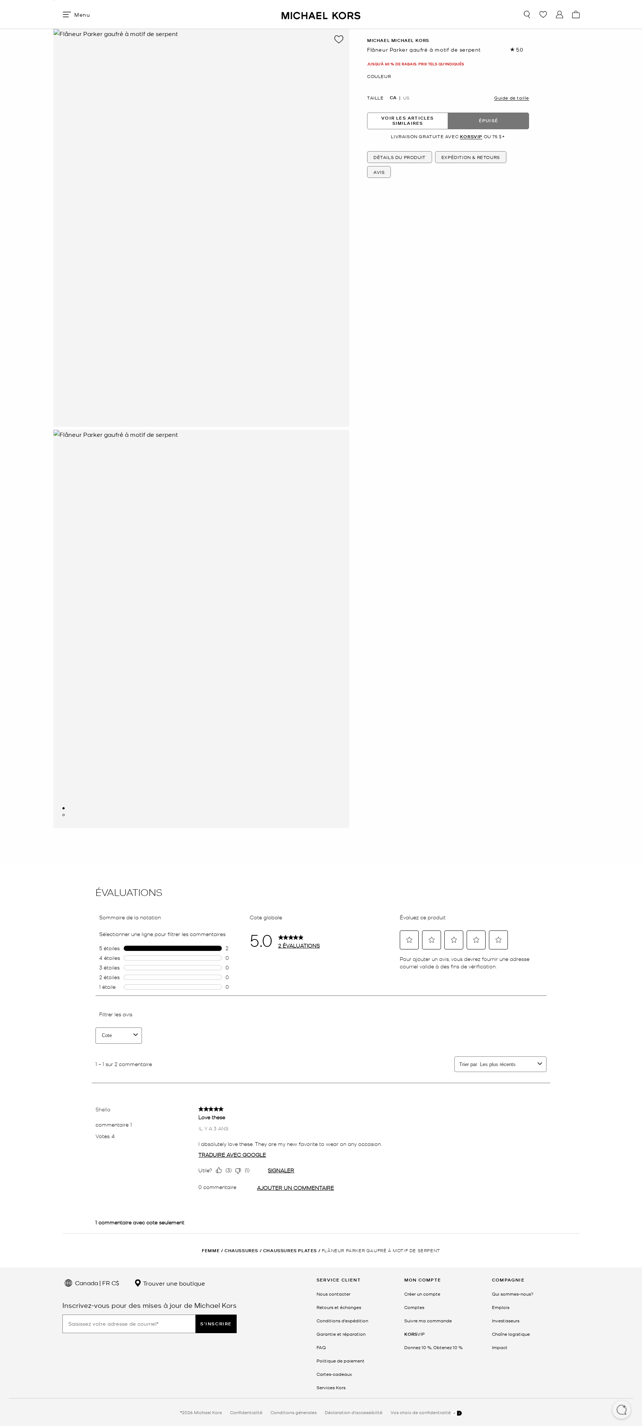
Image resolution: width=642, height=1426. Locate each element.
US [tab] (406, 97)
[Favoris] (543, 14)
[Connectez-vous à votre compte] (559, 14)
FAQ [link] (321, 1347)
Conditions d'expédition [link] (342, 1320)
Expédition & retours (470, 157)
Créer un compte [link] (422, 1294)
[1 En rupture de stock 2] (63, 808)
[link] (414, 1334)
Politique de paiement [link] (340, 1361)
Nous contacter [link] (333, 1294)
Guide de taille (511, 97)
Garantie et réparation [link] (341, 1334)
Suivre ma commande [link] (428, 1320)
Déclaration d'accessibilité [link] (353, 1412)
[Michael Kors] (321, 14)
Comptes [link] (414, 1307)
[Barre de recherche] (527, 14)
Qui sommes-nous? (513, 1294)
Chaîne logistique (511, 1334)
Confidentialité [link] (246, 1412)
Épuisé (488, 120)
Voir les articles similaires (407, 120)
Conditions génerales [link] (293, 1412)
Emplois (500, 1307)
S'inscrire (216, 1324)
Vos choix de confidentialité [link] (421, 1412)
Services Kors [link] (331, 1387)
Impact (500, 1347)
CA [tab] (393, 97)
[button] (621, 1410)
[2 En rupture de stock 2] (63, 815)
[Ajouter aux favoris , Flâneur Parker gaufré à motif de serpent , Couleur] (338, 39)
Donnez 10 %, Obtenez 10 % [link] (433, 1347)
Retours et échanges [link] (339, 1307)
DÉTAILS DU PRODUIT (399, 157)
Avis (379, 172)
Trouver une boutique (173, 1283)
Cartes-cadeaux (334, 1374)
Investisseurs (505, 1320)
